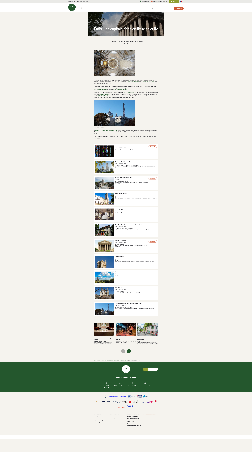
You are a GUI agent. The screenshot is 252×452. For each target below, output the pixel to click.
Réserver (152, 146)
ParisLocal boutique (157, 1)
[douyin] (130, 377)
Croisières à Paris (98, 423)
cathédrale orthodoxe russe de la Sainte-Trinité (106, 130)
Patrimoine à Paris (123, 360)
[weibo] (133, 377)
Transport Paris (98, 431)
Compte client (130, 421)
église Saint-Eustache (103, 95)
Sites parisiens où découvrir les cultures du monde (125, 338)
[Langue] (182, 1)
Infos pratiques (114, 425)
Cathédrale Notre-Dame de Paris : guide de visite (103, 338)
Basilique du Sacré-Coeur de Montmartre (124, 161)
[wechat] (128, 377)
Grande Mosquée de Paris (121, 193)
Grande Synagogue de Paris (121, 209)
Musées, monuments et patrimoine (113, 360)
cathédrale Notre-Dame (133, 81)
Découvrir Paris (98, 414)
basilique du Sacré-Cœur (148, 81)
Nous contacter (114, 427)
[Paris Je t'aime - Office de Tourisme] (72, 7)
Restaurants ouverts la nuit (101, 425)
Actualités (113, 420)
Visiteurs (152, 369)
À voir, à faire (97, 416)
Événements (97, 418)
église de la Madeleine (129, 92)
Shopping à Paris (98, 427)
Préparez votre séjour (99, 420)
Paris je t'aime (96, 360)
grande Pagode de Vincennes (120, 89)
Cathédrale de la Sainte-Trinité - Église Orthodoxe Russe (128, 303)
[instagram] (119, 377)
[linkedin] (121, 377)
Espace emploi (113, 416)
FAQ (127, 423)
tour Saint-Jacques (104, 94)
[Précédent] (123, 351)
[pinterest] (126, 377)
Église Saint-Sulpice (119, 287)
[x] (135, 377)
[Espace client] (167, 1)
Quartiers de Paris (98, 429)
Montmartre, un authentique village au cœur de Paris (146, 338)
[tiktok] (124, 377)
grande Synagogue (102, 89)
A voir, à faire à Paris (102, 360)
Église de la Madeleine (120, 240)
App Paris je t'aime (145, 1)
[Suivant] (129, 351)
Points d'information (115, 418)
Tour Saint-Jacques (119, 256)
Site (145, 369)
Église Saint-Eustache (120, 272)
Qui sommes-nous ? (114, 414)
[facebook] (117, 377)
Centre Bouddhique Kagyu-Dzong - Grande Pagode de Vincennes (130, 224)
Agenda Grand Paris (115, 423)
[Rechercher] (81, 8)
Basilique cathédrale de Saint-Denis (123, 177)
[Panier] (164, 1)
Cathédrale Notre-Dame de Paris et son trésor (126, 146)
